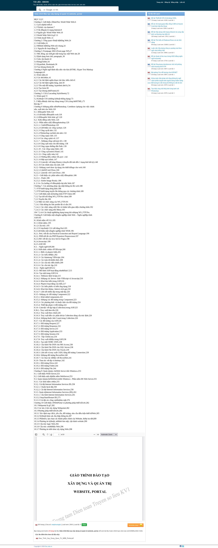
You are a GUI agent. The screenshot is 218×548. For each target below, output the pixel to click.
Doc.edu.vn (48, 546)
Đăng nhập (174, 2)
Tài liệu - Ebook (41, 2)
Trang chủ (160, 2)
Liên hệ (182, 2)
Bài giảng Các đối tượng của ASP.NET (164, 72)
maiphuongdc (56, 524)
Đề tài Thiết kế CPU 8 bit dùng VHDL (163, 18)
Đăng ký (167, 2)
